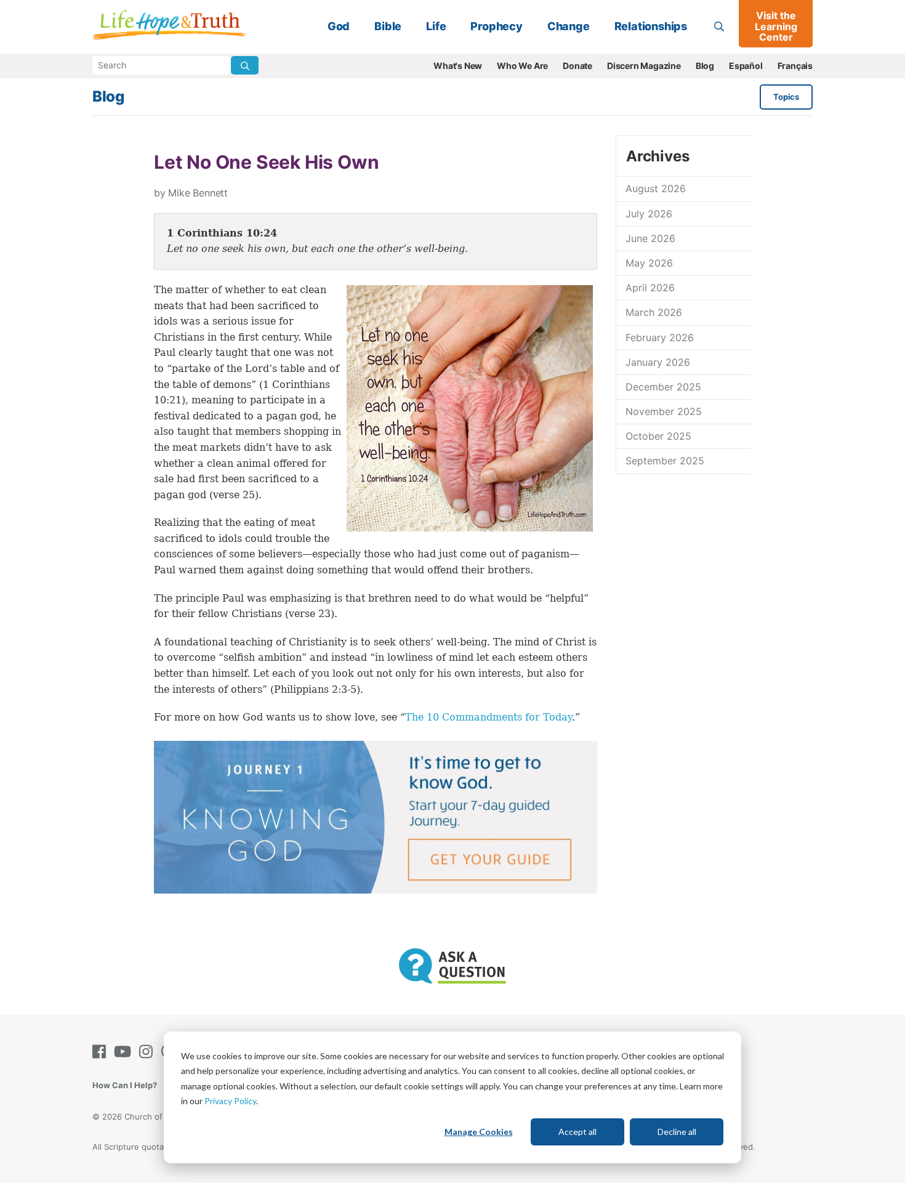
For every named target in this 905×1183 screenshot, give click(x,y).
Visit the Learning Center (776, 26)
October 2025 (658, 436)
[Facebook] (101, 1051)
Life (436, 26)
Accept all (577, 1131)
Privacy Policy (230, 1101)
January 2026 (657, 362)
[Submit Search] (245, 65)
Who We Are (522, 65)
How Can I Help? (124, 1085)
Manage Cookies (478, 1131)
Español (746, 65)
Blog (705, 65)
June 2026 (650, 238)
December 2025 (663, 387)
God (339, 26)
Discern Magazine (644, 65)
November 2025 (663, 411)
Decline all (677, 1131)
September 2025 (664, 460)
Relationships (650, 26)
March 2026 (653, 312)
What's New (457, 65)
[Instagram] (148, 1051)
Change (568, 26)
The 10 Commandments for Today (488, 717)
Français (795, 65)
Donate (577, 65)
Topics (786, 97)
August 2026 (655, 188)
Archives (657, 156)
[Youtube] (125, 1051)
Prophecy (496, 26)
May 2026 (649, 263)
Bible (387, 26)
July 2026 (648, 214)
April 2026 (650, 287)
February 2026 (659, 337)
